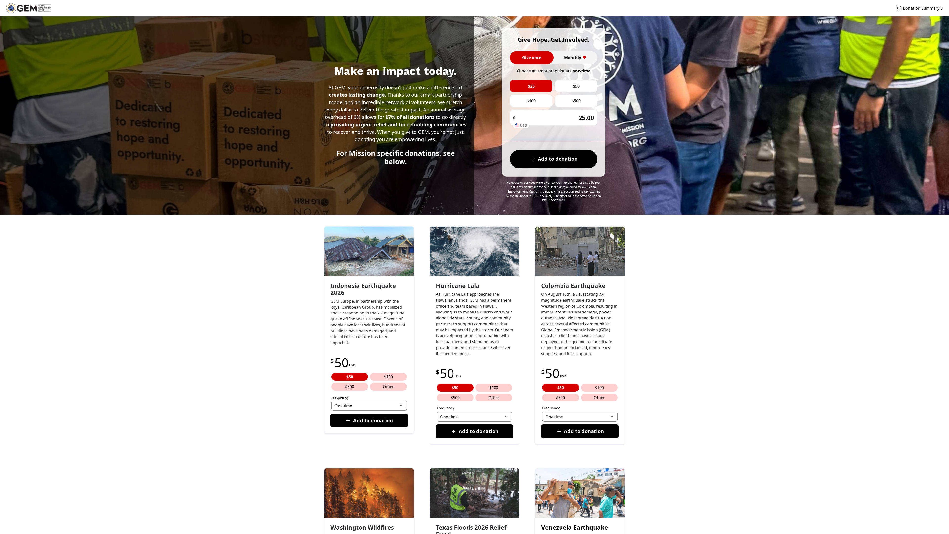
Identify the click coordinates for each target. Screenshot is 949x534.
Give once (531, 57)
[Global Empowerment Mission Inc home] (28, 8)
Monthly (572, 57)
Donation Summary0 (923, 8)
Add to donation (558, 159)
